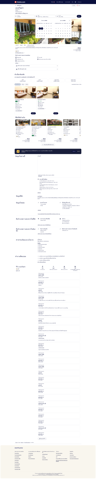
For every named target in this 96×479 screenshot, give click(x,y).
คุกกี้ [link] (56, 456)
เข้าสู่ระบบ (79, 2)
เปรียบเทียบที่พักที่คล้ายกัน (49, 144)
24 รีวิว (17, 270)
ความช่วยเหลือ (67, 2)
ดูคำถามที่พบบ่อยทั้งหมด (42, 262)
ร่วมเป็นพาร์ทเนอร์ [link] (45, 454)
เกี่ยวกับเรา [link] (71, 453)
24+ (79, 42)
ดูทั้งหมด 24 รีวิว (42, 438)
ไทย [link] (19, 442)
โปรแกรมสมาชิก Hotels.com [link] (74, 458)
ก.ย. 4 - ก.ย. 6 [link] (73, 80)
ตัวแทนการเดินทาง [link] (45, 459)
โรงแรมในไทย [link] (17, 453)
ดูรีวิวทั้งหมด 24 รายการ (19, 52)
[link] (78, 5)
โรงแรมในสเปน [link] (17, 465)
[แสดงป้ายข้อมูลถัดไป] (81, 131)
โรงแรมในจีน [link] (16, 462)
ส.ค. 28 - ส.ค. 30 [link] (56, 80)
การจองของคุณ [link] (30, 453)
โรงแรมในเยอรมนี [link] (17, 467)
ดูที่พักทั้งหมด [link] (19, 5)
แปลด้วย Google (41, 338)
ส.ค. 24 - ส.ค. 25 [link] (39, 80)
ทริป (72, 2)
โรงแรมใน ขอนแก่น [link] (27, 442)
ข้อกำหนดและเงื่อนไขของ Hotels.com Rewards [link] (61, 461)
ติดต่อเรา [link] (29, 456)
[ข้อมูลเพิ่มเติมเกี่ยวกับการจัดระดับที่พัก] (18, 9)
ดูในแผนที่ (40, 176)
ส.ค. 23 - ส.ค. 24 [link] (22, 80)
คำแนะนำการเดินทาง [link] (73, 456)
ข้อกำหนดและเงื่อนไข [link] (59, 453)
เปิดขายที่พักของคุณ (59, 2)
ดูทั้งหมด (16, 63)
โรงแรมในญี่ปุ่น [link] (17, 456)
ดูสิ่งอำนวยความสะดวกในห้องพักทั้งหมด (44, 233)
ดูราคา (33, 113)
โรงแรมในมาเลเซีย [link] (17, 469)
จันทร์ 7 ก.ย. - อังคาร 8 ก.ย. (43, 16)
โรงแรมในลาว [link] (17, 460)
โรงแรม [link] (16, 442)
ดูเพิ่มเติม (39, 192)
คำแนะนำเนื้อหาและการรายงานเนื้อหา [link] (61, 458)
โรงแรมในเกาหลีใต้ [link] (17, 458)
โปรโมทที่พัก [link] (44, 457)
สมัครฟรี (78, 151)
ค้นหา (79, 16)
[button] (42, 26)
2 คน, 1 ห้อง (60, 16)
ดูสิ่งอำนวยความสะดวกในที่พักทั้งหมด (44, 224)
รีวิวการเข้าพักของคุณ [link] (31, 458)
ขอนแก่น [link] (22, 442)
